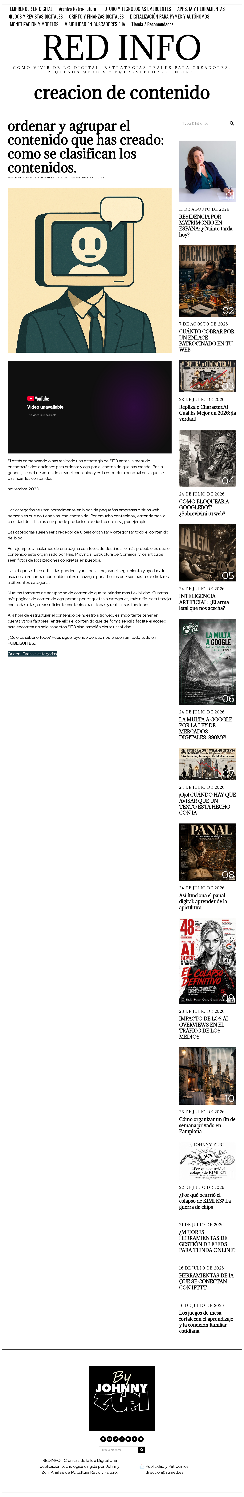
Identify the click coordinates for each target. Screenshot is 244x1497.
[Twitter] (103, 1439)
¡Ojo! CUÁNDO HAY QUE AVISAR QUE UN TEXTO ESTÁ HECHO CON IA (207, 804)
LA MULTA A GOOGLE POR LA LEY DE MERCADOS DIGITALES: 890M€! (205, 728)
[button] (231, 123)
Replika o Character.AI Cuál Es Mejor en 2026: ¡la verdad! (207, 413)
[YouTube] (128, 1439)
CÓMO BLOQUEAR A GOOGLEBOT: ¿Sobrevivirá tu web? (204, 507)
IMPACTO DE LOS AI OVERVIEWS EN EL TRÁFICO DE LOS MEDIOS (203, 1027)
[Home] (141, 1439)
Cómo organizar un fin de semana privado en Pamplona (207, 1125)
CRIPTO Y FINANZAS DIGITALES (96, 16)
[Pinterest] (116, 1439)
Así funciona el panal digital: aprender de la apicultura (203, 901)
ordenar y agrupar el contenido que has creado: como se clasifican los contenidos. (86, 146)
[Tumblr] (134, 1439)
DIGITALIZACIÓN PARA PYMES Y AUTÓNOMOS (169, 16)
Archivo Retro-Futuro (77, 8)
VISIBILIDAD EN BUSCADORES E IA (95, 24)
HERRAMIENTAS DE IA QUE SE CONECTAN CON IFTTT (206, 1281)
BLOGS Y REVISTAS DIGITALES (36, 16)
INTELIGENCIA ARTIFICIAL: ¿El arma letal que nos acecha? (204, 602)
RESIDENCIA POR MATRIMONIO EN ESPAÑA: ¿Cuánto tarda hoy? (205, 226)
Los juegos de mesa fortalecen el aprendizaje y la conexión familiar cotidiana (206, 1322)
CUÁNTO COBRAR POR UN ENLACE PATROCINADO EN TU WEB (206, 340)
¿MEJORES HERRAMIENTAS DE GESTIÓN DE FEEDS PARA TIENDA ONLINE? (207, 1241)
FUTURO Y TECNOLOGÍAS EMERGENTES (136, 8)
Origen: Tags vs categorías (32, 654)
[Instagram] (109, 1439)
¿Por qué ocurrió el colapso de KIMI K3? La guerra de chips (205, 1201)
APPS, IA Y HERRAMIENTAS (201, 8)
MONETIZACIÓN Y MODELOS (34, 24)
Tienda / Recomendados (152, 24)
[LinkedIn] (122, 1439)
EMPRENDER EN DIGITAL (31, 8)
